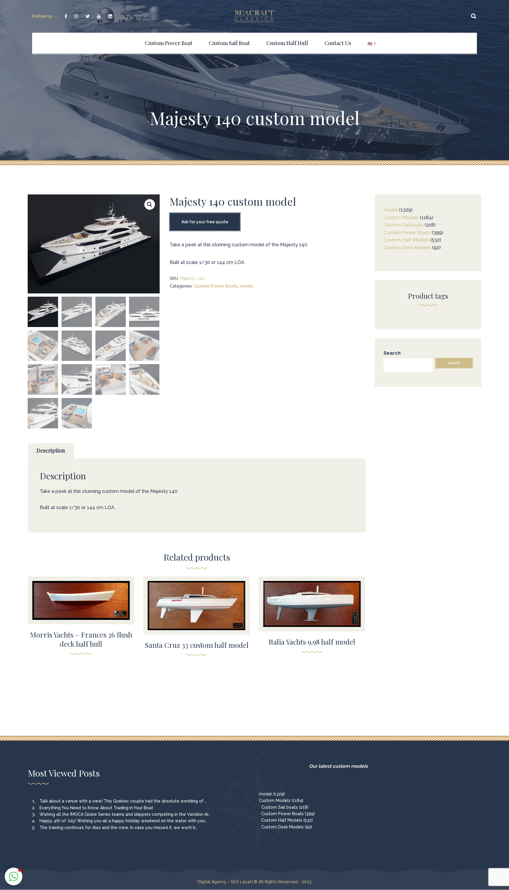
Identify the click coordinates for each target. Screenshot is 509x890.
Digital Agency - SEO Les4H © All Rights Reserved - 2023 (254, 881)
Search (392, 353)
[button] (149, 204)
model (246, 286)
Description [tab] (51, 450)
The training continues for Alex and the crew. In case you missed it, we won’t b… (118, 827)
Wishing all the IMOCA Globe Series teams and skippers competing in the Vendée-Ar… (124, 814)
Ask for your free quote (204, 221)
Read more (81, 597)
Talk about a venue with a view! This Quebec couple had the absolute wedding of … (123, 801)
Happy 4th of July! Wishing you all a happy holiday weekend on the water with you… (123, 820)
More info (81, 609)
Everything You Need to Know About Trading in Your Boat (96, 807)
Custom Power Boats (215, 286)
